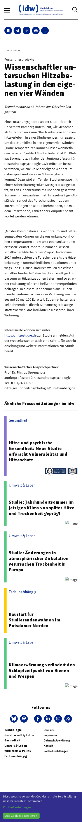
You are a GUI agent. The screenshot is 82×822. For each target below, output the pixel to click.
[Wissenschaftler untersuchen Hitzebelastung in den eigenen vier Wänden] (17, 30)
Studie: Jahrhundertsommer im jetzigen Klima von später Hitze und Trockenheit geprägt (42, 508)
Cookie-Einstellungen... (18, 807)
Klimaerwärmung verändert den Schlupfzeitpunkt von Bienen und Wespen (42, 670)
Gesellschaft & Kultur (19, 735)
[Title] (26, 30)
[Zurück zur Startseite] (41, 9)
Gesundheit (12, 740)
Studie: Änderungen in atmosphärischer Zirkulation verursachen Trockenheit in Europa (39, 561)
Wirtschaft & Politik (17, 751)
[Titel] (8, 30)
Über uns (49, 730)
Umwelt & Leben (15, 746)
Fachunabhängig (15, 756)
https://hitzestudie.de (20, 335)
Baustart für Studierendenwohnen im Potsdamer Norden (34, 620)
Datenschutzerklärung (57, 740)
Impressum (50, 735)
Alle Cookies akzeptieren (21, 816)
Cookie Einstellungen (56, 751)
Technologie (13, 730)
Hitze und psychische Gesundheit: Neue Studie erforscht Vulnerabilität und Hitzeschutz (38, 451)
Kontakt (48, 746)
